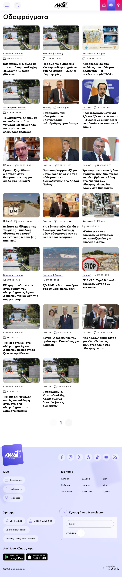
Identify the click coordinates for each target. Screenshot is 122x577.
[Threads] (88, 457)
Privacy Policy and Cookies (20, 539)
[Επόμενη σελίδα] (68, 422)
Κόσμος (86, 485)
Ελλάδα (86, 479)
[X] (79, 457)
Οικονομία (66, 491)
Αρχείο (106, 491)
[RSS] (115, 457)
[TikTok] (97, 457)
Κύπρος (65, 479)
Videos (106, 485)
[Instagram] (70, 457)
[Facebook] (61, 457)
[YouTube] (106, 457)
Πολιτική (65, 485)
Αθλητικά (87, 491)
